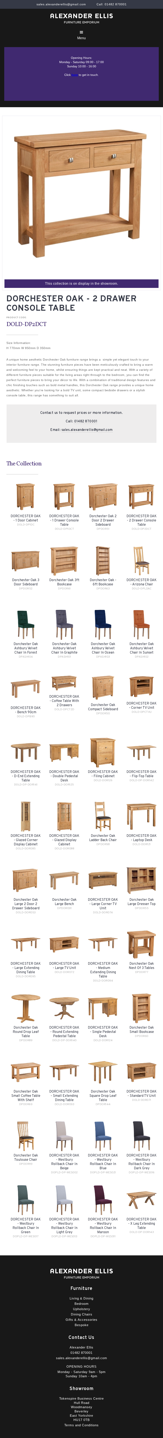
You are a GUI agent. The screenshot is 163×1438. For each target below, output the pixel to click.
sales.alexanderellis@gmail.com (87, 430)
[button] (81, 35)
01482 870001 (85, 421)
